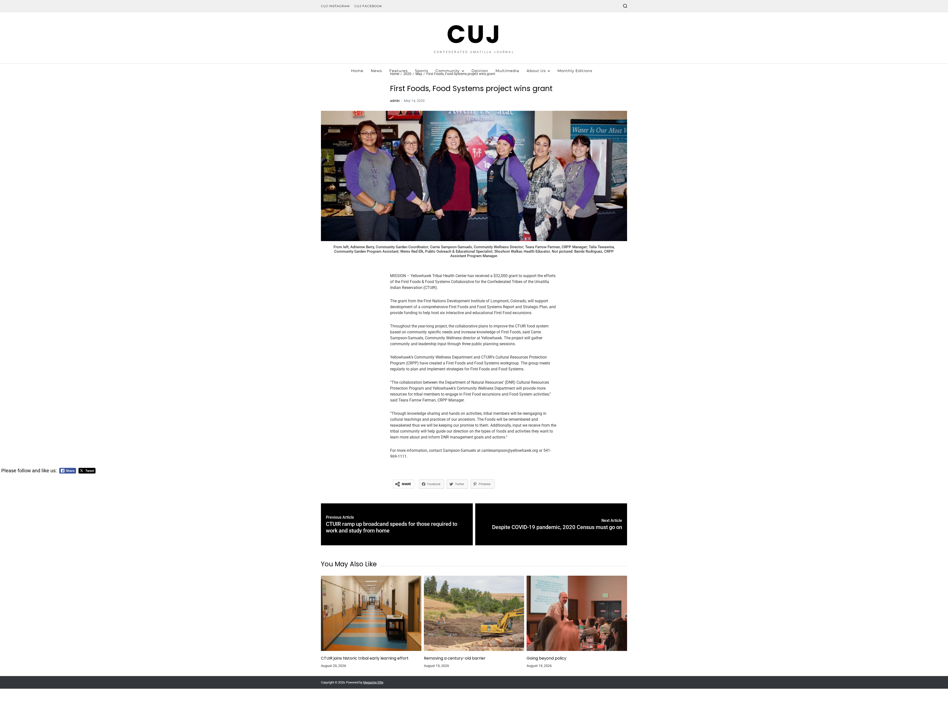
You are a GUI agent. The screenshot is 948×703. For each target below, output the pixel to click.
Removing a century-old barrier (455, 658)
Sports (421, 70)
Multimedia (507, 70)
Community (447, 70)
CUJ (474, 34)
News (376, 70)
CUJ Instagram (335, 6)
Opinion (480, 70)
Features (398, 70)
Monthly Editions (574, 70)
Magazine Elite (373, 682)
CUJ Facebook (368, 6)
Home (357, 70)
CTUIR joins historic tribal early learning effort (365, 658)
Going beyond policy (546, 658)
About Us (536, 70)
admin (395, 101)
